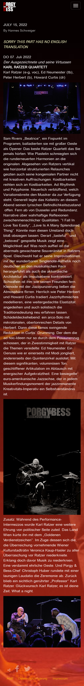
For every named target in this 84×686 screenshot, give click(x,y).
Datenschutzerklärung (32, 678)
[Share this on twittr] (27, 670)
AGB (10, 678)
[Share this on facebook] (18, 670)
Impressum (60, 678)
